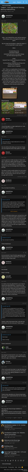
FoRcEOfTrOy (4, 11)
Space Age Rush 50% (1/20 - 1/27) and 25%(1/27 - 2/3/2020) (15, 452)
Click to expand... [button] (14, 211)
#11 (25, 303)
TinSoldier (6, 455)
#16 (25, 406)
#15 (25, 382)
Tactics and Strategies (12, 447)
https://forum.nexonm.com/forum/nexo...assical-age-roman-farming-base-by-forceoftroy (14, 412)
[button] (26, 470)
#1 (25, 21)
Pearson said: (5, 139)
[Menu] (2, 2)
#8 (25, 252)
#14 (25, 366)
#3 (25, 136)
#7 (25, 234)
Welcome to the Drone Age (12, 440)
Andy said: (4, 385)
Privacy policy (11, 467)
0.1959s (22, 469)
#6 (25, 196)
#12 (25, 332)
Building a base (8, 446)
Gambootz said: (5, 334)
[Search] (26, 2)
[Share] (24, 21)
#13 (25, 352)
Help (16, 467)
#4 (25, 157)
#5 (25, 185)
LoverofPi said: (5, 306)
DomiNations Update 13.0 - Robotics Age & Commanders (14, 433)
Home (19, 467)
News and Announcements (16, 428)
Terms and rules (3, 467)
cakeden (6, 447)
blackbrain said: (5, 237)
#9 (25, 267)
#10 (25, 281)
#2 (25, 123)
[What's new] (23, 2)
